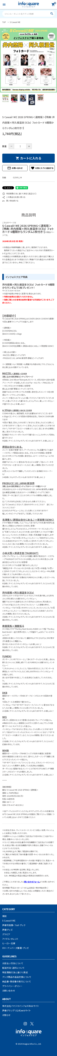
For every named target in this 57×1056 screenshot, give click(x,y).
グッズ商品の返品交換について (16, 976)
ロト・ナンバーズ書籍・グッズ (15, 947)
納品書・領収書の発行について (16, 981)
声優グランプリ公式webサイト (16, 1010)
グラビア (6, 934)
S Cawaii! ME (9, 920)
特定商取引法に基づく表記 (15, 972)
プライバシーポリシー (12, 986)
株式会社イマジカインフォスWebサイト (20, 1005)
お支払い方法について (12, 963)
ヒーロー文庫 (8, 943)
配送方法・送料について (13, 967)
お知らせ (6, 1015)
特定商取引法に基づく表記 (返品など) (19, 193)
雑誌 (4, 916)
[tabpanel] (28, 60)
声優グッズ (7, 929)
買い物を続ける (10, 200)
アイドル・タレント (10, 938)
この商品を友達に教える (14, 197)
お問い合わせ (14, 168)
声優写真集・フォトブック (13, 925)
